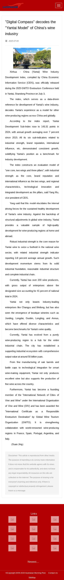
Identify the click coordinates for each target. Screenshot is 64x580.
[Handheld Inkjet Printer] (12, 519)
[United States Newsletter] (33, 529)
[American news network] (12, 538)
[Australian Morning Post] (33, 519)
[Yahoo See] (33, 548)
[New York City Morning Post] (55, 538)
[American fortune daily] (55, 519)
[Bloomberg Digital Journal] (12, 548)
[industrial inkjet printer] (55, 548)
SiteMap (32, 578)
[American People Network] (12, 529)
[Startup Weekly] (33, 538)
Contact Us (53, 573)
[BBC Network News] (55, 529)
